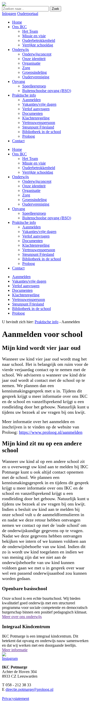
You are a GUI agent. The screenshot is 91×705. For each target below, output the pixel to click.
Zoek (55, 9)
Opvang (18, 209)
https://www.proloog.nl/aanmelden (50, 432)
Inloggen (9, 13)
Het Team (30, 158)
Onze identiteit (34, 186)
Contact (18, 268)
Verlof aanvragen (36, 236)
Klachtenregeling (36, 245)
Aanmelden (31, 227)
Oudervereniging (35, 204)
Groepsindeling (34, 199)
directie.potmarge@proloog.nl (29, 689)
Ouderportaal (27, 13)
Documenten (32, 241)
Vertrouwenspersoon (38, 250)
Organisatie (31, 190)
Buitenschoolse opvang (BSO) (46, 218)
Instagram (10, 658)
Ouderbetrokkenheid (38, 168)
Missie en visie (34, 163)
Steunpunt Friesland (38, 254)
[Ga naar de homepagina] (4, 5)
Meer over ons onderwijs (22, 616)
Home (17, 149)
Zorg (26, 195)
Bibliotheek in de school (41, 259)
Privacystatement (15, 698)
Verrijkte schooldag (37, 172)
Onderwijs (20, 177)
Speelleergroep (34, 213)
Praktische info (24, 222)
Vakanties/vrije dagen (39, 231)
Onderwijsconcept (36, 181)
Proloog (28, 263)
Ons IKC (19, 154)
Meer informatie (15, 650)
